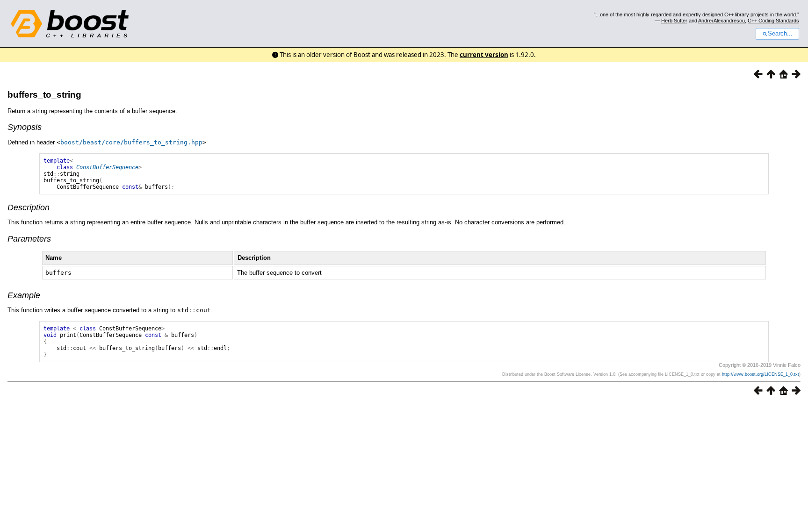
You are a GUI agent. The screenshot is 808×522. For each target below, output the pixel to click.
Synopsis (24, 127)
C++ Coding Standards (773, 20)
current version (484, 54)
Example (23, 295)
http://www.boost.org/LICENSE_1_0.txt (760, 374)
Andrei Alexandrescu (721, 20)
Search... (780, 33)
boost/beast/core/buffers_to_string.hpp (131, 142)
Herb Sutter (674, 20)
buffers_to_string (44, 95)
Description (28, 207)
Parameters (29, 238)
